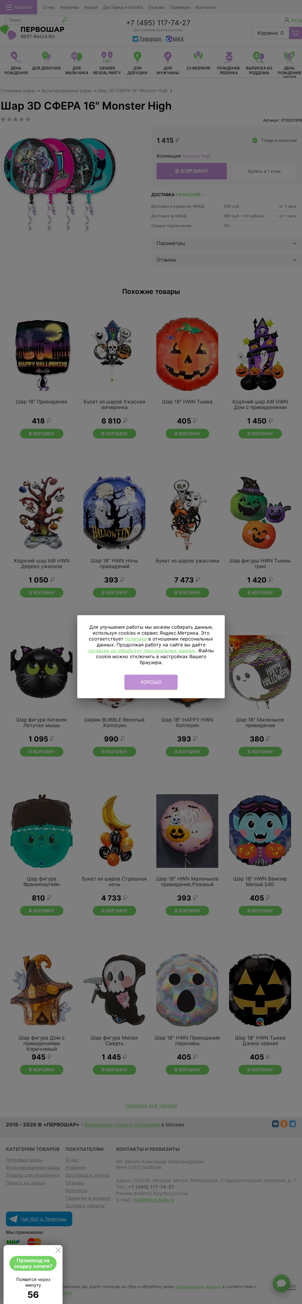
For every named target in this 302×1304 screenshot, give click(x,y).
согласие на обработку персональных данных (142, 650)
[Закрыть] (58, 1251)
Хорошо (151, 682)
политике (136, 639)
